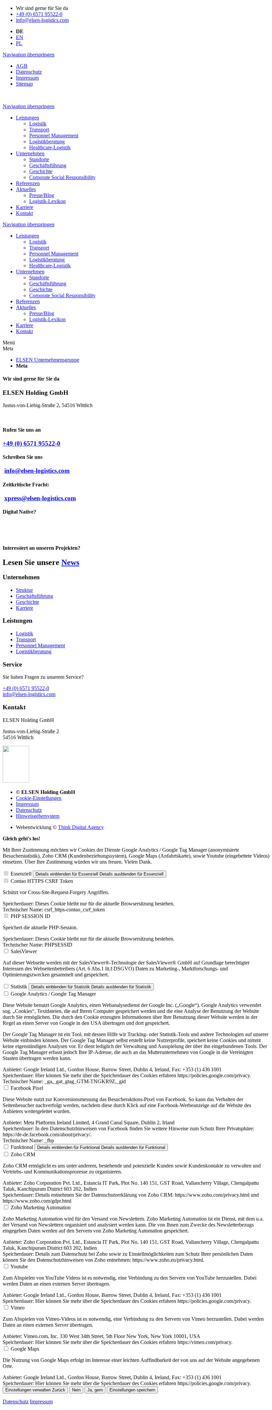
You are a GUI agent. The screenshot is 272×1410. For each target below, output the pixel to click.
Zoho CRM (23, 1154)
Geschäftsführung (34, 596)
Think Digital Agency (81, 827)
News (70, 562)
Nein (76, 1389)
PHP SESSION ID (30, 916)
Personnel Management (40, 645)
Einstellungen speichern (132, 1389)
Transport (26, 639)
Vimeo (18, 1307)
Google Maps (25, 1349)
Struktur (24, 590)
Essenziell (21, 874)
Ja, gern (95, 1389)
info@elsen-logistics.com (42, 20)
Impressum (27, 804)
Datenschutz (29, 810)
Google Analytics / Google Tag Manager (53, 994)
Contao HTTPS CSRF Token (42, 881)
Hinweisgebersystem (37, 816)
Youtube (19, 1266)
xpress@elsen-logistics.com (40, 498)
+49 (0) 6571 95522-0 (39, 14)
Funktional (22, 1147)
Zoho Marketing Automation (41, 1207)
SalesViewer (24, 951)
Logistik (24, 633)
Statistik (19, 986)
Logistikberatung (33, 651)
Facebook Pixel (27, 1088)
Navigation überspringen (28, 54)
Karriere (24, 608)
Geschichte (27, 602)
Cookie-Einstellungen (38, 798)
